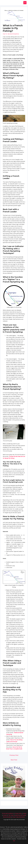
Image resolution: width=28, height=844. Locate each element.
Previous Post (14, 755)
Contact (5, 815)
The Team (11, 815)
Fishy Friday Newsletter (18, 817)
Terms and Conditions (7, 813)
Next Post (14, 760)
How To (5, 34)
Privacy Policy (18, 813)
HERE (14, 840)
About (24, 813)
